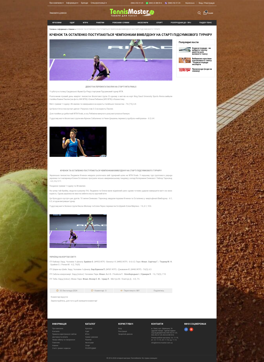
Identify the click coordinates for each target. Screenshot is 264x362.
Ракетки (88, 340)
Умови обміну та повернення (63, 340)
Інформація (71, 3)
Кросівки (88, 328)
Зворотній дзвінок (125, 334)
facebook (186, 329)
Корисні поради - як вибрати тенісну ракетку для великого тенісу (201, 51)
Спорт (87, 345)
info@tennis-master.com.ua (162, 343)
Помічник (56, 343)
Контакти (55, 331)
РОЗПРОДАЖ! (90, 348)
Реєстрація (209, 3)
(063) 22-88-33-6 (155, 3)
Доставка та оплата (60, 337)
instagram (191, 329)
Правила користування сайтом (64, 334)
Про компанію (56, 3)
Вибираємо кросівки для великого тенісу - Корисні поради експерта (202, 61)
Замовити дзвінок (58, 13)
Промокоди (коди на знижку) (202, 70)
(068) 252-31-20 (174, 3)
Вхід (201, 3)
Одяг (87, 331)
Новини (71, 29)
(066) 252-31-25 (137, 3)
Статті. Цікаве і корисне (61, 348)
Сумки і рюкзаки (91, 337)
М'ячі (87, 334)
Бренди (84, 3)
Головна (53, 29)
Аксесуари (89, 343)
